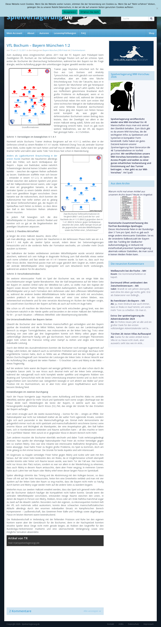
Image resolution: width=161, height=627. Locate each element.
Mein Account (14, 33)
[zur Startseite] (40, 17)
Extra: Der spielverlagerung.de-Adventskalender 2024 (128, 317)
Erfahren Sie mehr (90, 12)
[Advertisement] (55, 575)
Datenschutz (133, 624)
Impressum (149, 624)
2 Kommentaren (78, 50)
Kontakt (110, 624)
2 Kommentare (53, 611)
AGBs (121, 624)
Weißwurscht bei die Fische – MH (128, 270)
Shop (151, 33)
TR (11, 50)
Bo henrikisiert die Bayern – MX (128, 300)
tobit (113, 288)
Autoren (44, 33)
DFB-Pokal (62, 50)
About (30, 33)
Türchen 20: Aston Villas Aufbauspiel (131, 333)
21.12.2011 (21, 50)
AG (112, 303)
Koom (114, 273)
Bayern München (50, 50)
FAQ (83, 33)
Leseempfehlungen (65, 33)
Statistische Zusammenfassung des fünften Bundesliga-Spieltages (128, 224)
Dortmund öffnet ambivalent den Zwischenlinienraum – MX (129, 284)
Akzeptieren (70, 12)
